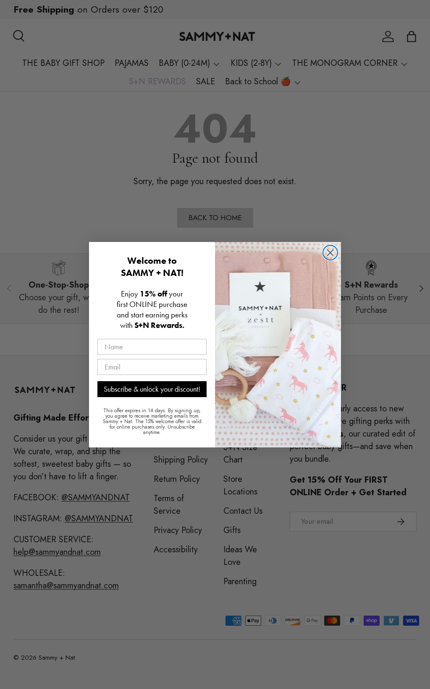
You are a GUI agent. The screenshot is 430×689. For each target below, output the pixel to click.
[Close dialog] (330, 252)
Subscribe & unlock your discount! (152, 389)
